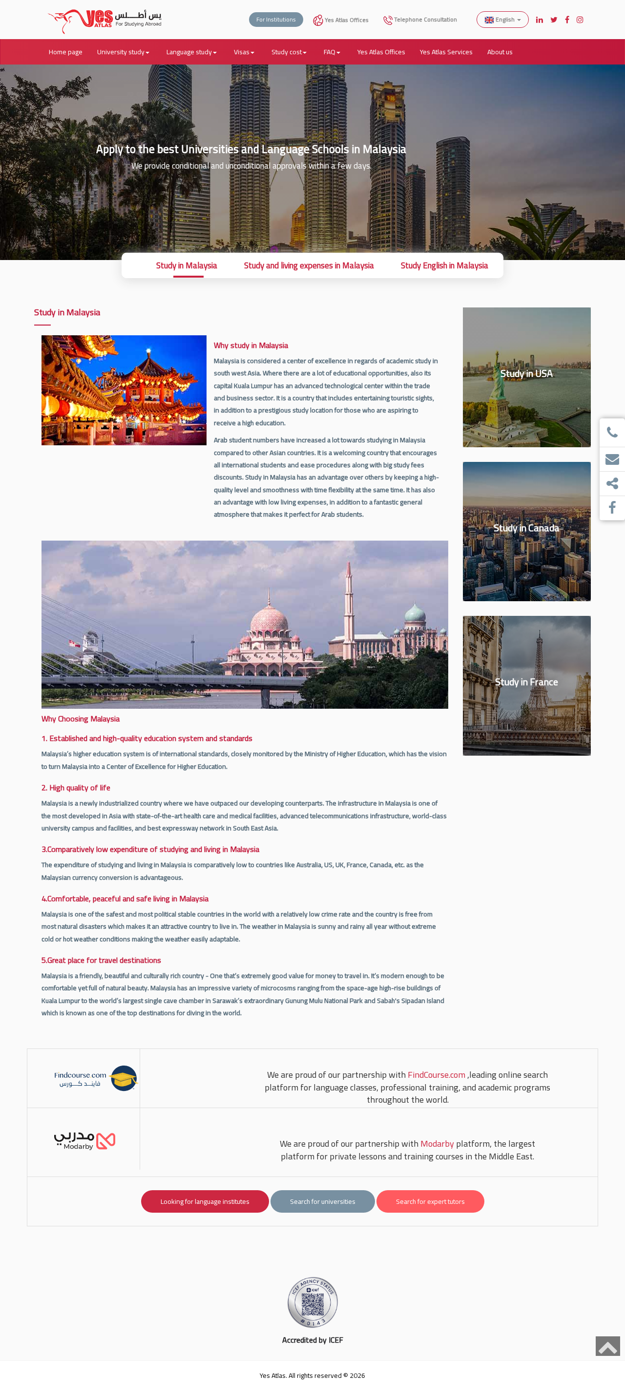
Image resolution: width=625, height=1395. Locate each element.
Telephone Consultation (425, 19)
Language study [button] (189, 51)
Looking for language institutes (205, 1201)
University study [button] (121, 51)
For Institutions (276, 19)
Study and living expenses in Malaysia (309, 265)
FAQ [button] (329, 51)
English (505, 19)
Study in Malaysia (186, 265)
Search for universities (322, 1201)
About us (500, 51)
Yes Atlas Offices (346, 19)
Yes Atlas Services (446, 51)
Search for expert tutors (430, 1201)
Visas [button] (242, 51)
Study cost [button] (286, 51)
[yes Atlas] (105, 12)
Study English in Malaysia (444, 265)
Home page (66, 51)
